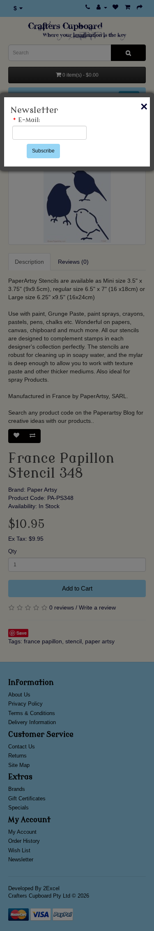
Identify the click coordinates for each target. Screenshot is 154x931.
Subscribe (43, 151)
